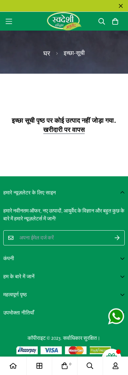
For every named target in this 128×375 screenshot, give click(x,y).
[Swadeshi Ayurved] (64, 21)
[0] (64, 365)
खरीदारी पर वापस (64, 130)
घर (46, 53)
